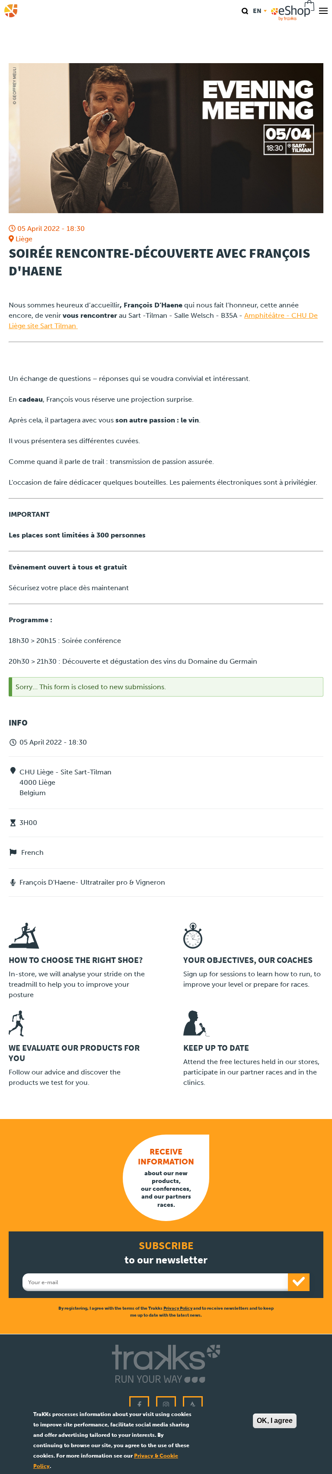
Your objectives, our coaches (248, 960)
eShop (293, 11)
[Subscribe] (299, 1282)
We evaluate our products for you (74, 1053)
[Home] (10, 10)
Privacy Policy (177, 1308)
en (257, 10)
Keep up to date (216, 1048)
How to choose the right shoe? (76, 960)
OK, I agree (275, 1420)
